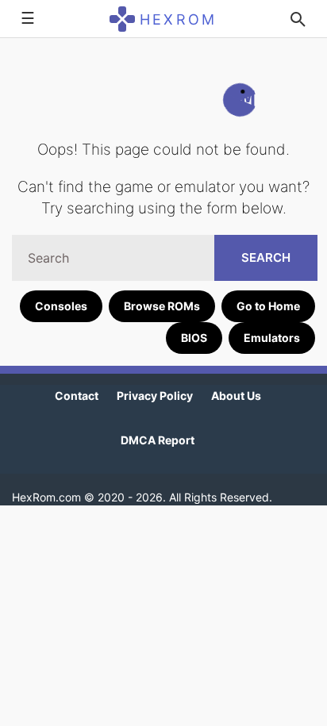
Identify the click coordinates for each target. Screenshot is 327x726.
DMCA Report (157, 440)
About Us (236, 395)
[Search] (297, 19)
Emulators (272, 337)
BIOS (194, 337)
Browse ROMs (162, 306)
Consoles (61, 306)
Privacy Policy (155, 395)
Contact (76, 395)
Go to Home (268, 306)
